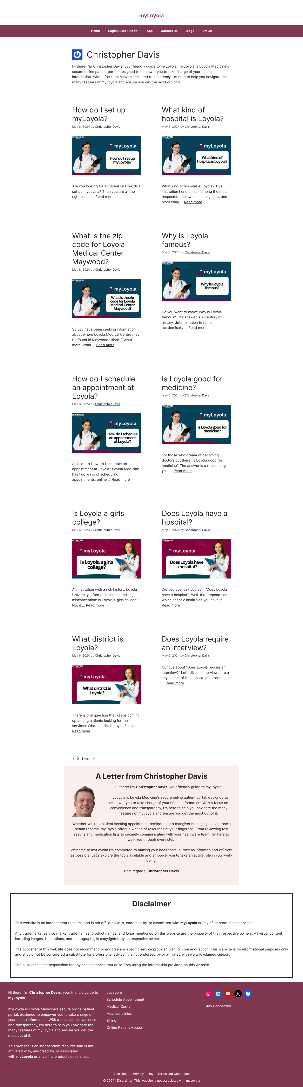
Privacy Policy (143, 1074)
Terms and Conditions (173, 1074)
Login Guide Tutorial (123, 31)
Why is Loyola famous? (185, 240)
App (150, 31)
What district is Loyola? (97, 643)
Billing (111, 1020)
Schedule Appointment (125, 999)
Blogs (190, 31)
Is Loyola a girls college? (98, 517)
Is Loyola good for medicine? (192, 383)
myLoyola (151, 15)
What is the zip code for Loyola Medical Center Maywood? (98, 248)
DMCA (207, 31)
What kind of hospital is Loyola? (193, 114)
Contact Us (169, 31)
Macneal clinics (119, 1013)
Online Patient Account (125, 1027)
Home (95, 31)
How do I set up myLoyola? (98, 114)
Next (88, 759)
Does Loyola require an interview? (195, 643)
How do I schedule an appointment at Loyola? (103, 387)
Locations (115, 992)
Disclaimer (121, 1074)
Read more (104, 197)
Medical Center (119, 1006)
